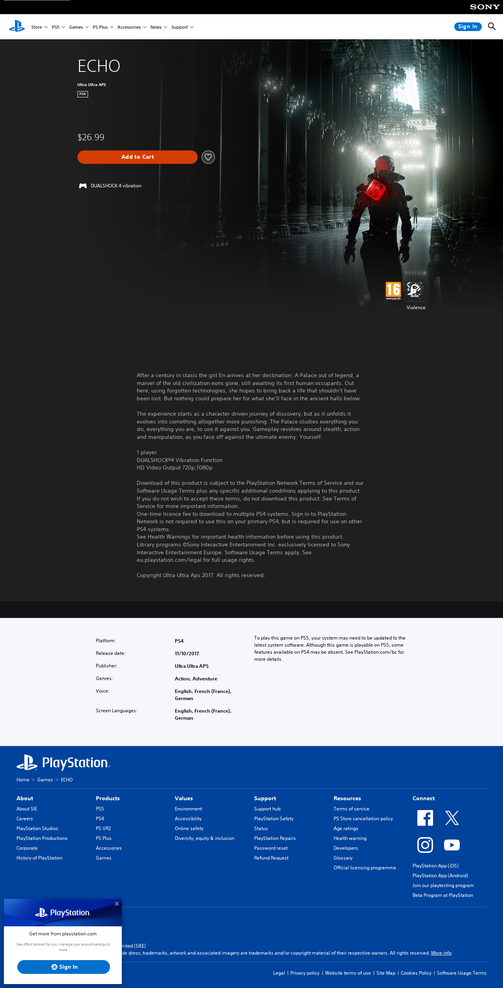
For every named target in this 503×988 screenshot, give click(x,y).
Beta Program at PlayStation (443, 895)
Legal (279, 973)
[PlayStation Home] (17, 26)
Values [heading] (184, 798)
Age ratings (346, 828)
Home (23, 779)
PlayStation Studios (37, 828)
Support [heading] (265, 798)
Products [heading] (108, 798)
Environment (188, 808)
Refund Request (271, 857)
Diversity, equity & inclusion (204, 838)
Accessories (129, 27)
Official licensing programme (365, 867)
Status (261, 828)
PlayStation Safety (274, 818)
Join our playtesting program (443, 885)
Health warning (350, 838)
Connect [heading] (424, 798)
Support (179, 27)
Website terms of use (348, 973)
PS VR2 (103, 828)
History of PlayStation (39, 857)
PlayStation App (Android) (440, 875)
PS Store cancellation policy (363, 818)
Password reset (271, 848)
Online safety (189, 828)
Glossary (343, 857)
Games (76, 27)
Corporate (27, 848)
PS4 (100, 818)
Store (36, 27)
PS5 (55, 27)
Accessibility (188, 818)
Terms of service (351, 808)
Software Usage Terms (461, 973)
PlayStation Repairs (275, 838)
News (156, 27)
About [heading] (25, 798)
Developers (346, 848)
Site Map (385, 973)
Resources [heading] (347, 798)
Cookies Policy (416, 973)
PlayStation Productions (42, 838)
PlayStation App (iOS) (436, 865)
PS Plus (100, 27)
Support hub (267, 808)
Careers (25, 818)
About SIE (27, 808)
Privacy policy (304, 973)
